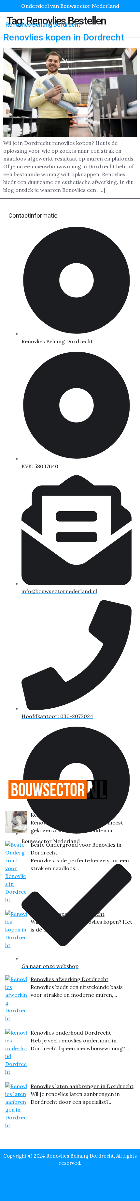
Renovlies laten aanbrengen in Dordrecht (82, 1086)
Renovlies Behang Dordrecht (43, 24)
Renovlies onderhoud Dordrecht (71, 1032)
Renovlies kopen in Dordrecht (68, 914)
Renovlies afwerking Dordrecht (69, 979)
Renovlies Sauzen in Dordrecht (69, 814)
